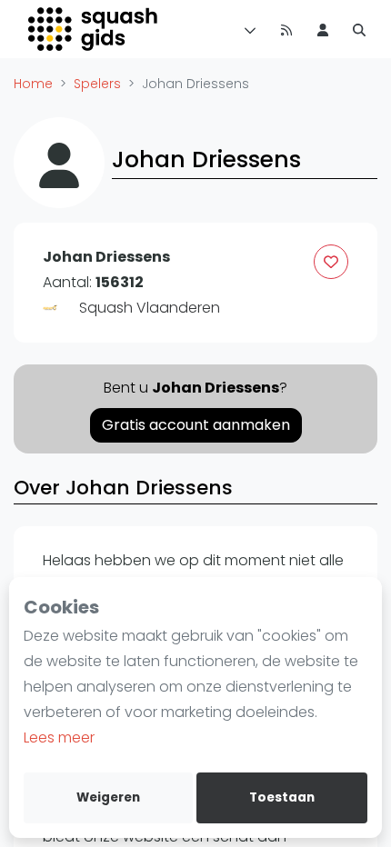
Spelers (97, 84)
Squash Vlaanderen (149, 307)
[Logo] (94, 29)
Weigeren (108, 797)
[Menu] (246, 29)
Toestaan (282, 797)
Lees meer (59, 737)
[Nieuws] (286, 29)
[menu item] (323, 29)
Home (33, 84)
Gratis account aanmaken (196, 424)
